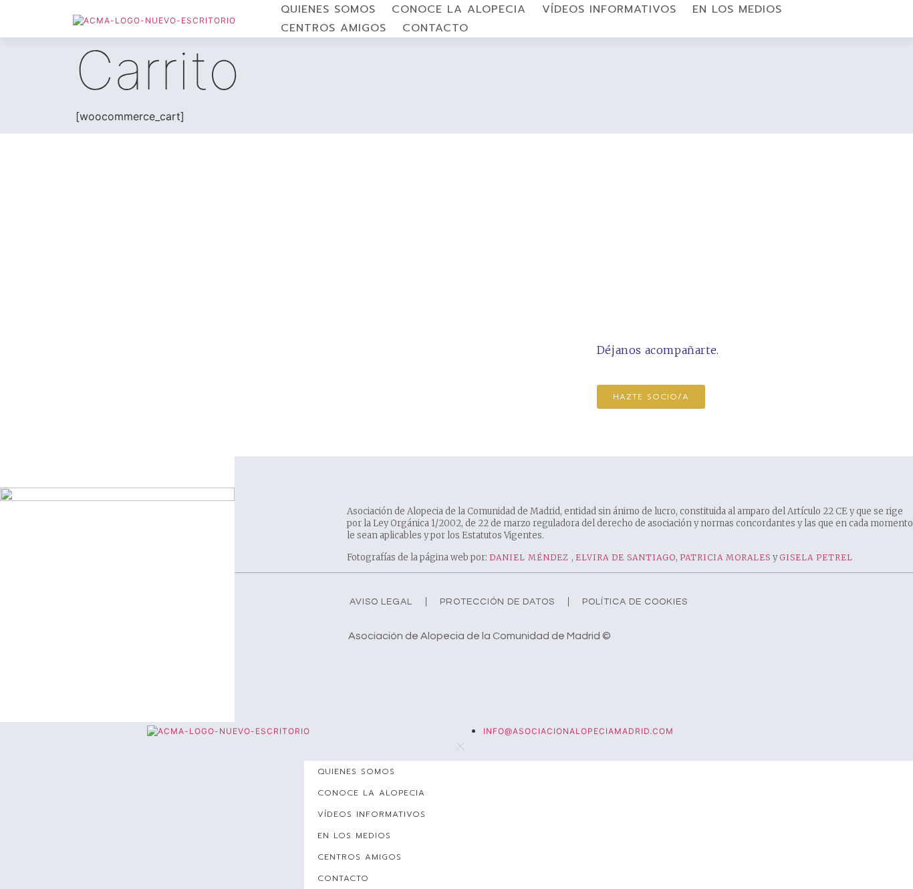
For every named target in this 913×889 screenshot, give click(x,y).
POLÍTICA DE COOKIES (635, 601)
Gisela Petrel (816, 557)
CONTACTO (435, 28)
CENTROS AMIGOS (333, 28)
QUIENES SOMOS (328, 9)
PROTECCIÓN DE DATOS (497, 601)
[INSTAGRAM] (384, 666)
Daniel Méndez (530, 557)
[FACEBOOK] (358, 666)
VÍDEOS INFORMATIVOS (609, 9)
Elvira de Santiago (625, 557)
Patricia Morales (725, 557)
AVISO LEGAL (381, 601)
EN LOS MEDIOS (737, 9)
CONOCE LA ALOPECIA (459, 9)
